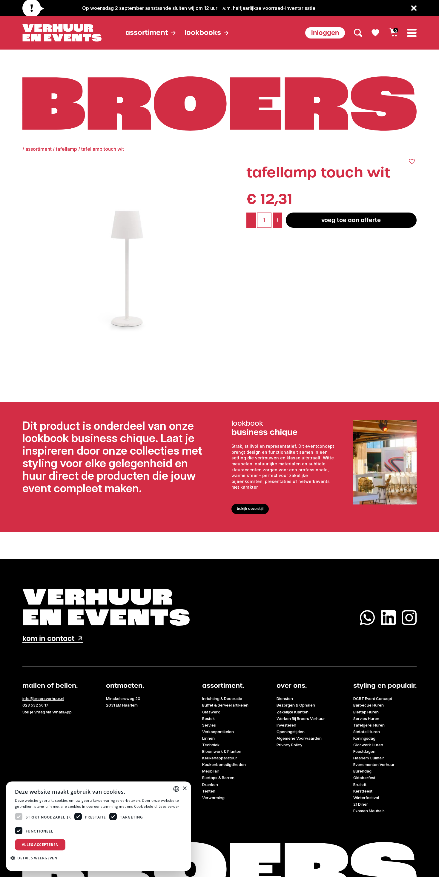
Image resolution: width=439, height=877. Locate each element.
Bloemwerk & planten (221, 751)
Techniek (211, 744)
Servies (209, 725)
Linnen (208, 738)
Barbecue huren (368, 705)
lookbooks (203, 33)
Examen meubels (369, 810)
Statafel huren (366, 731)
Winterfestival (366, 797)
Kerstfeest (362, 791)
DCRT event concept (372, 698)
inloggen (325, 33)
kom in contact (48, 639)
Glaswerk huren (368, 744)
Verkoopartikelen (218, 731)
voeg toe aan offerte (351, 220)
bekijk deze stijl (250, 509)
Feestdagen (364, 751)
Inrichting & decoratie (222, 698)
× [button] (184, 788)
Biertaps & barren (218, 777)
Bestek (208, 718)
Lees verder (169, 806)
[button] (36, 858)
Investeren (286, 725)
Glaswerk (211, 712)
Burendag (362, 771)
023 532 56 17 (35, 705)
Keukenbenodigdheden (224, 764)
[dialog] (98, 826)
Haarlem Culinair (368, 758)
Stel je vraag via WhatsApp (47, 712)
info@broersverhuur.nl (43, 698)
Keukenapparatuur (219, 758)
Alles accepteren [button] (40, 844)
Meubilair (210, 771)
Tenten (208, 791)
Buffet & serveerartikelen (225, 705)
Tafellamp (66, 149)
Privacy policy (289, 744)
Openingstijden (291, 731)
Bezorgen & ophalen (296, 705)
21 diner (360, 804)
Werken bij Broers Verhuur (301, 718)
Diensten (285, 698)
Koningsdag (364, 738)
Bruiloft (359, 784)
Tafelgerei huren (369, 725)
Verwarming (213, 797)
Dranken (210, 784)
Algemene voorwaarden (299, 738)
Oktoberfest (364, 777)
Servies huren (366, 718)
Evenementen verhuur (374, 764)
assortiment (38, 149)
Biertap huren (366, 712)
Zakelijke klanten (292, 712)
